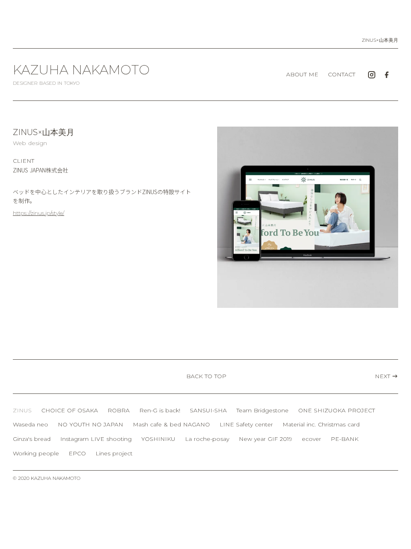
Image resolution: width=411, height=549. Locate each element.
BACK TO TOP (206, 376)
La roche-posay (207, 438)
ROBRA (119, 410)
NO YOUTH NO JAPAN (90, 424)
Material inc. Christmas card (321, 424)
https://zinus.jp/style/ (38, 213)
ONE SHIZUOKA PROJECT (336, 410)
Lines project (114, 453)
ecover (311, 438)
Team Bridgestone (262, 410)
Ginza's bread (32, 438)
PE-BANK (344, 438)
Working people (36, 453)
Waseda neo (30, 424)
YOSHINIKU (158, 438)
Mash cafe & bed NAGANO (171, 424)
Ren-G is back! (159, 410)
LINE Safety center (246, 424)
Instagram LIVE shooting (96, 438)
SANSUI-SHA (208, 410)
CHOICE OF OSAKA (69, 410)
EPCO (77, 453)
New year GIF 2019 (265, 438)
